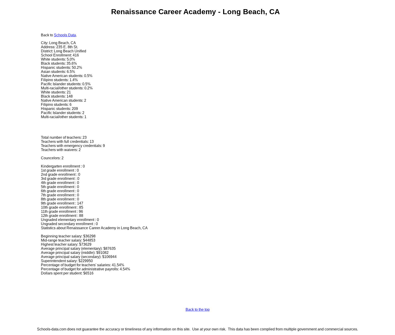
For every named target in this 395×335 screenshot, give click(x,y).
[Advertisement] (21, 102)
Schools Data (65, 35)
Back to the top (198, 309)
